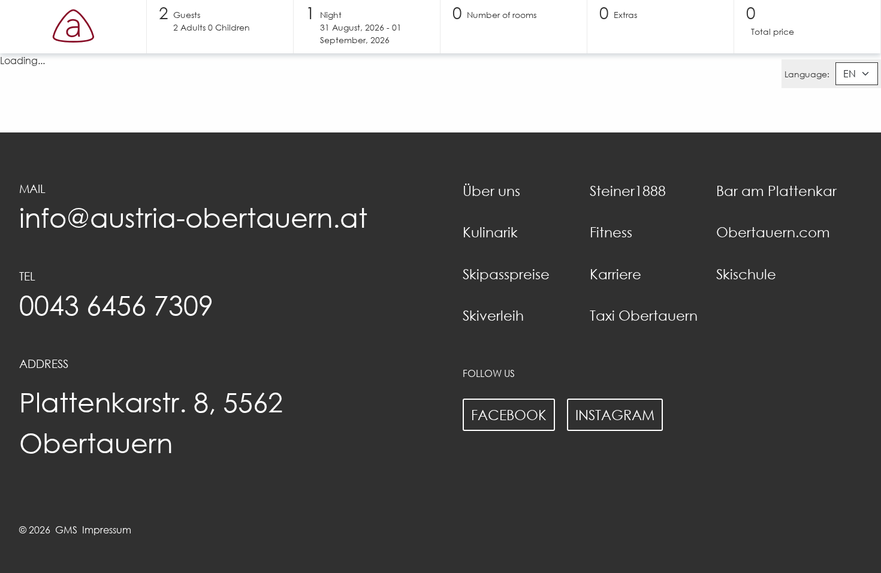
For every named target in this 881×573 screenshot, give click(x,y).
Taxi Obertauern (644, 315)
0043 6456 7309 (116, 304)
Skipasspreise (506, 274)
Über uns (491, 190)
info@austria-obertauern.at (193, 217)
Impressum (106, 530)
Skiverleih (493, 315)
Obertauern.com (773, 232)
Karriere (615, 274)
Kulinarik (490, 232)
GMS (66, 530)
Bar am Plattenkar (776, 190)
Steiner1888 (628, 190)
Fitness (611, 232)
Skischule (746, 274)
